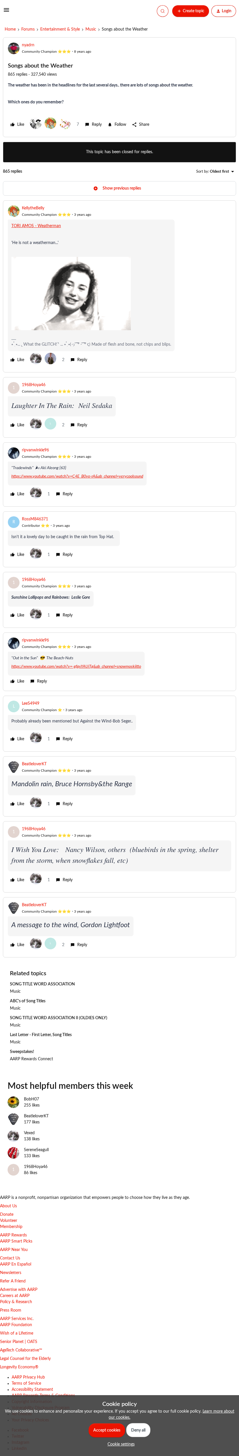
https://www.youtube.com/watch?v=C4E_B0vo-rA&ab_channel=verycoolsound (77, 476)
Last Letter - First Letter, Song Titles (41, 1035)
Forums (28, 29)
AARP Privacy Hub (28, 1377)
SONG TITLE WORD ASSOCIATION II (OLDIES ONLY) (58, 1018)
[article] (119, 286)
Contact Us (10, 1258)
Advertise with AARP (18, 1290)
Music (90, 29)
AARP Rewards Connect (31, 1059)
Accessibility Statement (32, 1390)
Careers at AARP (14, 1296)
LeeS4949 (30, 704)
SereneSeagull (36, 1150)
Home (10, 29)
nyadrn (28, 45)
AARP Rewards (13, 1235)
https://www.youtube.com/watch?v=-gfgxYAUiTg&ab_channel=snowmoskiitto (76, 667)
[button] (6, 12)
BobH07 (31, 1099)
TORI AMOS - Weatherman (36, 226)
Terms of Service (26, 1383)
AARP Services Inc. (17, 1319)
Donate (6, 1215)
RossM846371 (35, 519)
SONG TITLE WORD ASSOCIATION (42, 984)
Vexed (29, 1133)
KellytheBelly (33, 208)
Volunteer (8, 1221)
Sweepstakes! (22, 1052)
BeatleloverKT (34, 764)
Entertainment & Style (60, 29)
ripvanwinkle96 (35, 450)
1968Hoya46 (33, 385)
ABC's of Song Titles (27, 1001)
